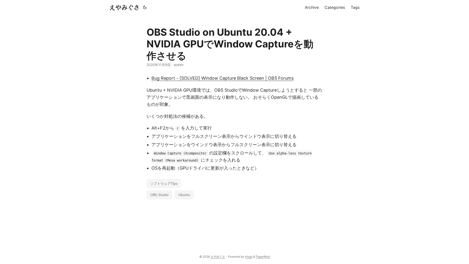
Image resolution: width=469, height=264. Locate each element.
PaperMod (263, 256)
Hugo (248, 256)
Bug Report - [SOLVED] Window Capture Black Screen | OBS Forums (222, 78)
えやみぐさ (124, 7)
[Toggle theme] (145, 7)
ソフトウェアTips (164, 183)
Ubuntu (184, 195)
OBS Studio (159, 195)
